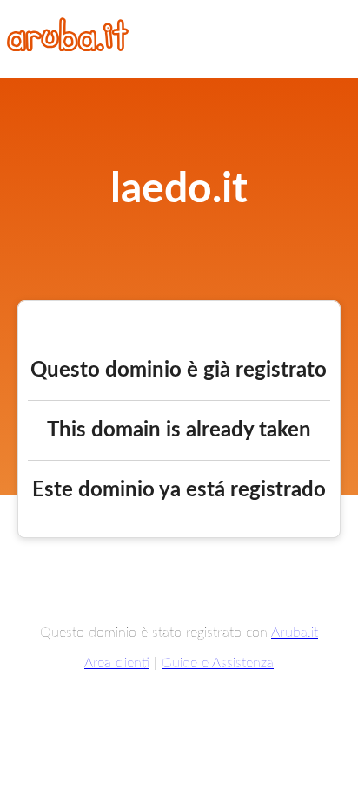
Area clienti (116, 663)
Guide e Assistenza (218, 663)
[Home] (68, 47)
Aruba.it (294, 633)
